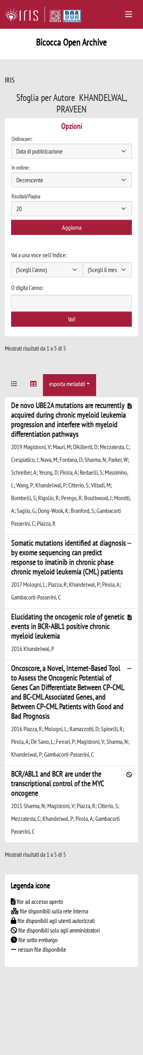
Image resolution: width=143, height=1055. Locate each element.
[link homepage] (25, 14)
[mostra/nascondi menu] (128, 14)
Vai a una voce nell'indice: (39, 255)
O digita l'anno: (27, 288)
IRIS (10, 80)
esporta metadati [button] (67, 384)
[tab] (14, 385)
